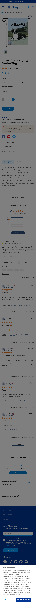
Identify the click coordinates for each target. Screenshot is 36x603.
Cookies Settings (9, 600)
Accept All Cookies (23, 600)
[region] (18, 584)
